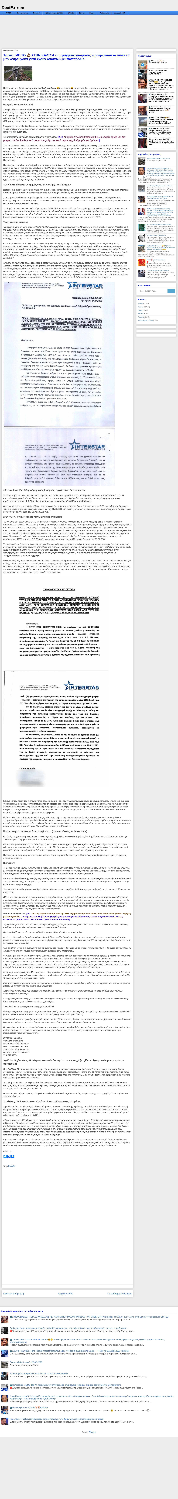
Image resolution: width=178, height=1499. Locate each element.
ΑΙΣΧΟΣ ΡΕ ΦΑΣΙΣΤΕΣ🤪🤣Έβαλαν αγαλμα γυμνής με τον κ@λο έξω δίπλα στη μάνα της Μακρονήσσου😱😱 (161, 247)
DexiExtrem (13, 7)
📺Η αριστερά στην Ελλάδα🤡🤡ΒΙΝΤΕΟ (29, 1407)
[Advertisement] (89, 30)
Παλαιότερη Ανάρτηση (119, 1293)
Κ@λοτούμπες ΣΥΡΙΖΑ (54, 13)
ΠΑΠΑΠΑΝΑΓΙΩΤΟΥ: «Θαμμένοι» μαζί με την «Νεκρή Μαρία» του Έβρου (160, 197)
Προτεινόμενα (22, 13)
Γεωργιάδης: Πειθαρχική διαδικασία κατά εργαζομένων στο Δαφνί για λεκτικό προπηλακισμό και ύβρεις (57, 1419)
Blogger (92, 1432)
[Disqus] (67, 1200)
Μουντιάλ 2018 (119, 13)
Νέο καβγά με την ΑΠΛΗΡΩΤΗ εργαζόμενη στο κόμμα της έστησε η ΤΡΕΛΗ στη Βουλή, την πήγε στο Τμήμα (161, 141)
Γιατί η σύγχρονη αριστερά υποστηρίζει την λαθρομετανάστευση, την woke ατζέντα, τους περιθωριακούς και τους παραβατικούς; (68, 1328)
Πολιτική (36, 13)
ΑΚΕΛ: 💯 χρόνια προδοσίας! (156, 260)
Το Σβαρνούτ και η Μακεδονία (156, 235)
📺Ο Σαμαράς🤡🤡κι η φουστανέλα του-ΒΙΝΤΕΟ (158, 62)
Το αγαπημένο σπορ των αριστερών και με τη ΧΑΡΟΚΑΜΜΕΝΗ (158, 72)
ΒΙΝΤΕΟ (140, 313)
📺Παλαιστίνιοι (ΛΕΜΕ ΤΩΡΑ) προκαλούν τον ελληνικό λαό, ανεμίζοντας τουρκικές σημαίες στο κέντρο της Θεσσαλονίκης (160, 131)
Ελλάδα (71, 13)
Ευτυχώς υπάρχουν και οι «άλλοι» (158, 270)
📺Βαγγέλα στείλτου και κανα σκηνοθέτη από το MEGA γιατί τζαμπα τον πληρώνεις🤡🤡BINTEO (159, 109)
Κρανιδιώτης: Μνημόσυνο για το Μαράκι (159, 186)
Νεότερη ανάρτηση (13, 1293)
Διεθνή (81, 13)
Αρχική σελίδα (65, 1293)
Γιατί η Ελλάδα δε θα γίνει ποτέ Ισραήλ (159, 224)
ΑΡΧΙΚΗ (9, 13)
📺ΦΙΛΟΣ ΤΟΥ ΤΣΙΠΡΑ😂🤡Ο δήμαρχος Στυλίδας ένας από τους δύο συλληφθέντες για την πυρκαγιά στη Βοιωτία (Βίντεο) (161, 120)
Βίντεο (92, 13)
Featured (141, 317)
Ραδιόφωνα (104, 13)
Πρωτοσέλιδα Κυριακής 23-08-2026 (158, 158)
